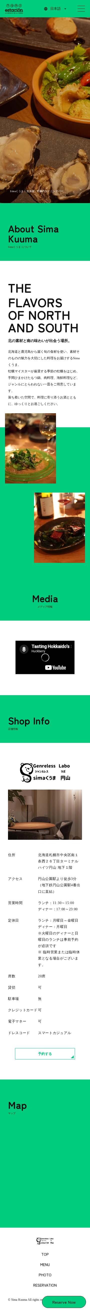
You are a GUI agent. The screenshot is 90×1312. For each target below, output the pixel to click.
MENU (45, 1264)
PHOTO (45, 1274)
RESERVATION (45, 1285)
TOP (45, 1254)
